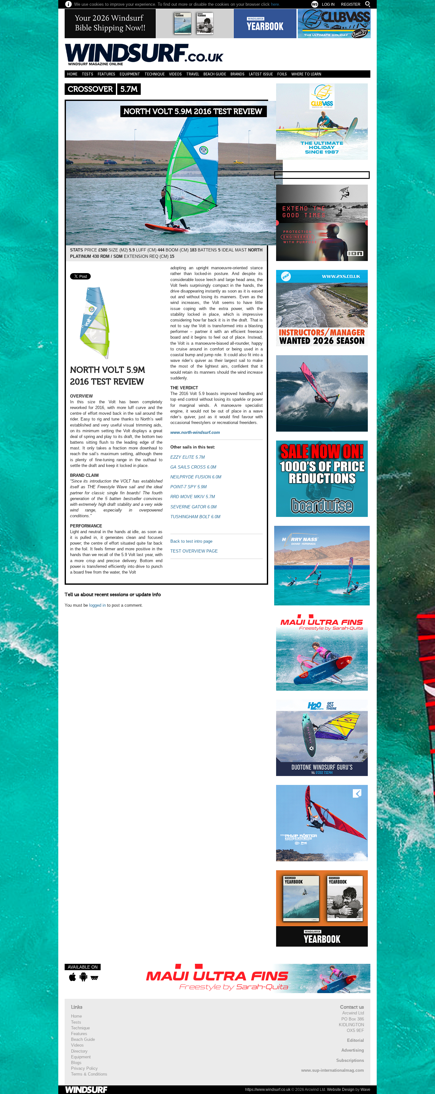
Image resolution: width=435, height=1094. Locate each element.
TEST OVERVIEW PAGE (194, 551)
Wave (365, 1089)
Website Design (340, 1089)
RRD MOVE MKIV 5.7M (192, 496)
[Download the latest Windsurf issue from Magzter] (94, 977)
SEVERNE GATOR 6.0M (193, 507)
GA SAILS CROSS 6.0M (193, 467)
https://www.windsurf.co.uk (267, 1089)
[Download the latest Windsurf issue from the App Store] (72, 977)
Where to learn (306, 74)
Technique (155, 74)
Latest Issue (261, 74)
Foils (282, 74)
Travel (192, 74)
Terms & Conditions (89, 1074)
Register (350, 4)
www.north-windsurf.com (195, 432)
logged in (97, 605)
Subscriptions (350, 1060)
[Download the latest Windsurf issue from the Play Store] (83, 977)
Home (72, 74)
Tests (87, 74)
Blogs (76, 1062)
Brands (238, 74)
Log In (328, 4)
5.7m (129, 89)
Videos (175, 74)
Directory (79, 1051)
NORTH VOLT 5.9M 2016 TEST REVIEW (193, 111)
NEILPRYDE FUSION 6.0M (195, 477)
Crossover (90, 89)
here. (275, 4)
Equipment (130, 74)
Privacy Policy (84, 1068)
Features (106, 74)
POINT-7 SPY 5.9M (188, 486)
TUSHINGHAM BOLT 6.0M (195, 516)
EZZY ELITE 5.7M (187, 457)
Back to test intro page (191, 541)
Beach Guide (214, 74)
